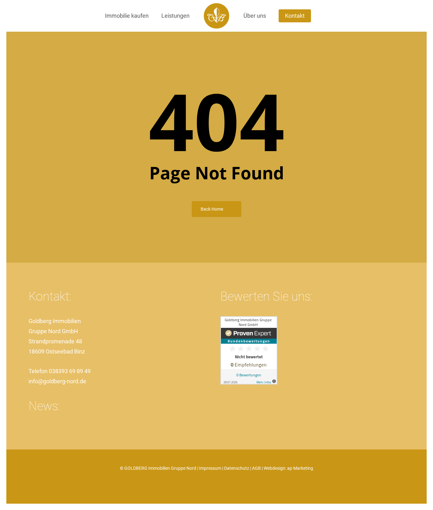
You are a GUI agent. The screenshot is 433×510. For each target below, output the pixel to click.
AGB (256, 468)
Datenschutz (236, 468)
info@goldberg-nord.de (57, 381)
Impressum (210, 468)
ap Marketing (300, 468)
